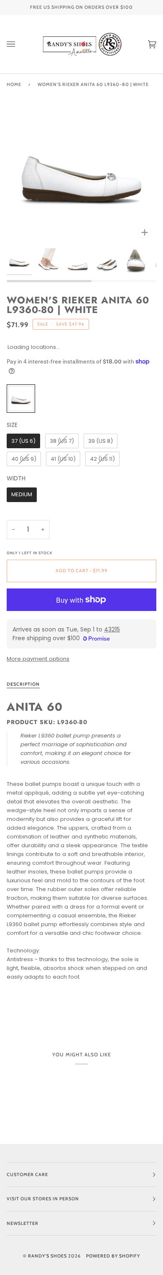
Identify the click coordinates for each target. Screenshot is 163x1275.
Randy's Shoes (47, 1256)
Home (14, 84)
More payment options (38, 659)
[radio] (21, 398)
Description (23, 684)
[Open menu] (19, 44)
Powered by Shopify (113, 1256)
